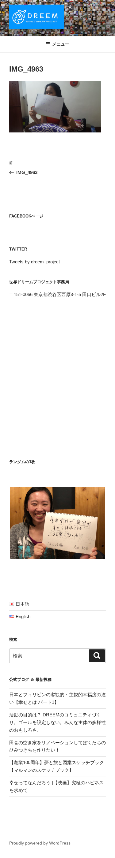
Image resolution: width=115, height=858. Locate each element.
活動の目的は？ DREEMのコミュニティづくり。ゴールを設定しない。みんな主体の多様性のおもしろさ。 (57, 722)
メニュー (60, 44)
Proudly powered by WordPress (40, 843)
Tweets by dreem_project (34, 261)
